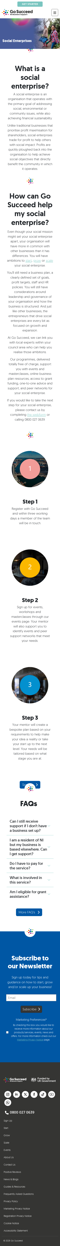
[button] (7, 1093)
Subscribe (29, 1009)
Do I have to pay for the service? (26, 865)
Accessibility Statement (16, 1230)
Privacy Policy (11, 1201)
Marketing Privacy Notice (30, 1039)
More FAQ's (27, 912)
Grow (7, 1135)
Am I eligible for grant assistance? (28, 894)
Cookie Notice (11, 1223)
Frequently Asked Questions (19, 1193)
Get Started (30, 4)
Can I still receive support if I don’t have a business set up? (28, 826)
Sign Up (8, 1120)
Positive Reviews (12, 1171)
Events (7, 1149)
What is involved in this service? (26, 880)
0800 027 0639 (22, 1112)
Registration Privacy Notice (18, 1215)
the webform (36, 415)
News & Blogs (11, 1179)
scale (49, 260)
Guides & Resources (14, 1186)
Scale (6, 1142)
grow (37, 260)
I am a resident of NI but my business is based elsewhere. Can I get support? (28, 847)
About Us (9, 1157)
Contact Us (9, 1164)
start (29, 260)
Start (6, 1127)
